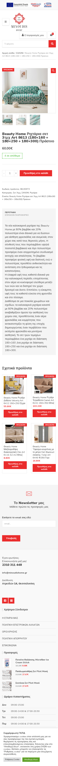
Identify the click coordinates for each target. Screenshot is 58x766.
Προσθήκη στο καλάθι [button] (15, 413)
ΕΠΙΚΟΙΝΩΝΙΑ (9, 645)
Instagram (11, 601)
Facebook (5, 601)
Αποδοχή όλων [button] (31, 759)
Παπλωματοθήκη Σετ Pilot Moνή (31, 671)
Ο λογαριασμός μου (34, 35)
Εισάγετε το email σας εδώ (16, 517)
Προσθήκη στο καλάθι (36, 173)
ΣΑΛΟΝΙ (19, 53)
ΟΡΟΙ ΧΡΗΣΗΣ (9, 631)
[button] (53, 70)
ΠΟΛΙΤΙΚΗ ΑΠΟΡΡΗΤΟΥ (14, 638)
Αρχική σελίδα (8, 53)
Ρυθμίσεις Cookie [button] (12, 759)
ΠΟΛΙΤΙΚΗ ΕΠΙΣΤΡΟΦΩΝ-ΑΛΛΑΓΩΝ (21, 624)
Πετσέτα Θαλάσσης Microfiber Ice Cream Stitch (32, 661)
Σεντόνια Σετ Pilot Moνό (27, 683)
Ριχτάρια (33, 192)
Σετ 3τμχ (17, 192)
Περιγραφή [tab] (10, 212)
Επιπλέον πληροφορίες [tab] (17, 215)
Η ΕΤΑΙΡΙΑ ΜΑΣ (10, 618)
